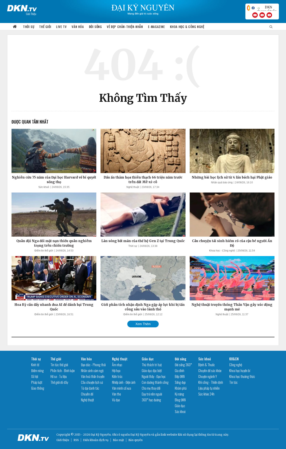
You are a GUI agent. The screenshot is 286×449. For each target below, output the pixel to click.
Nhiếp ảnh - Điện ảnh (123, 382)
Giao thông (37, 388)
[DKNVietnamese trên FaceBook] (253, 8)
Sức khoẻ (43, 187)
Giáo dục (148, 358)
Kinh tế (35, 364)
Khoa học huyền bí (239, 370)
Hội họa (116, 370)
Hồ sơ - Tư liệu (58, 376)
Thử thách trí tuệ (152, 364)
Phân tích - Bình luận (62, 370)
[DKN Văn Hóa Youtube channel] (269, 15)
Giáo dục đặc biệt (152, 370)
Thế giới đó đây (59, 382)
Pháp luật (36, 382)
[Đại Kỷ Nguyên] (22, 7)
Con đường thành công (155, 382)
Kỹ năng (179, 394)
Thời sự (28, 26)
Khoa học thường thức (242, 376)
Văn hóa (78, 26)
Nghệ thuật (132, 187)
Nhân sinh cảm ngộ (92, 370)
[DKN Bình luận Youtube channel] (262, 15)
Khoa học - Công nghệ (222, 250)
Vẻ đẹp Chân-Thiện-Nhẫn (125, 26)
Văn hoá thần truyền (92, 376)
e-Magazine (156, 26)
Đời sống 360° (183, 364)
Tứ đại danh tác (90, 388)
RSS (76, 440)
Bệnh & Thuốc (206, 364)
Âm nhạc (117, 364)
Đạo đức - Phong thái (93, 364)
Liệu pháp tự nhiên (209, 388)
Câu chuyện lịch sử (92, 382)
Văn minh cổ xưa (121, 388)
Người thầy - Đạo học (154, 376)
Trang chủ (15, 26)
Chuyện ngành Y (207, 376)
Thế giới (45, 26)
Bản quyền (135, 440)
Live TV (61, 26)
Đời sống (95, 26)
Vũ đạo (116, 399)
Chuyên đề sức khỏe (210, 370)
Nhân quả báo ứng (222, 182)
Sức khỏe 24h (206, 394)
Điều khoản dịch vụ (95, 440)
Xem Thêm (143, 324)
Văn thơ (116, 394)
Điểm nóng (37, 370)
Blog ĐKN (180, 399)
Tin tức (233, 382)
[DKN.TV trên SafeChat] (248, 8)
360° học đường (151, 399)
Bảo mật (118, 440)
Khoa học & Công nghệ (187, 26)
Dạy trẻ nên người (152, 394)
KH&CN (234, 358)
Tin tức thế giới (59, 364)
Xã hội (34, 376)
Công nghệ (235, 364)
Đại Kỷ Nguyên (140, 434)
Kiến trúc (117, 376)
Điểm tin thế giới (44, 250)
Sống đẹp (180, 382)
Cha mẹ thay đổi (151, 388)
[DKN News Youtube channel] (255, 15)
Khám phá (181, 388)
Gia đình (179, 370)
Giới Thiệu (31, 13)
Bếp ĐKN (180, 376)
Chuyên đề (87, 394)
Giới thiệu (62, 440)
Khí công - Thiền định (210, 382)
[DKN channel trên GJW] (266, 8)
